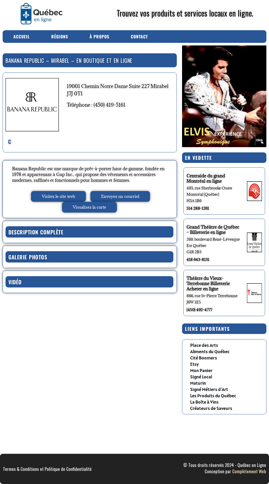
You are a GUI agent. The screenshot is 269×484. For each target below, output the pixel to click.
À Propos (99, 36)
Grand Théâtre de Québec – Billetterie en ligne (213, 229)
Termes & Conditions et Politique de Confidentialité (47, 469)
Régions (59, 36)
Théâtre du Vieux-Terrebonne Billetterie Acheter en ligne (208, 283)
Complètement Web (249, 471)
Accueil (21, 36)
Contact (139, 36)
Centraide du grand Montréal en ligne (206, 178)
